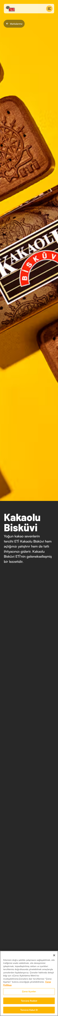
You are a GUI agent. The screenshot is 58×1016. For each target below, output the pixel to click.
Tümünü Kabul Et (29, 1010)
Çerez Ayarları (29, 991)
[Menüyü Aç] (49, 8)
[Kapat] (54, 955)
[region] (29, 983)
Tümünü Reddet (29, 1000)
